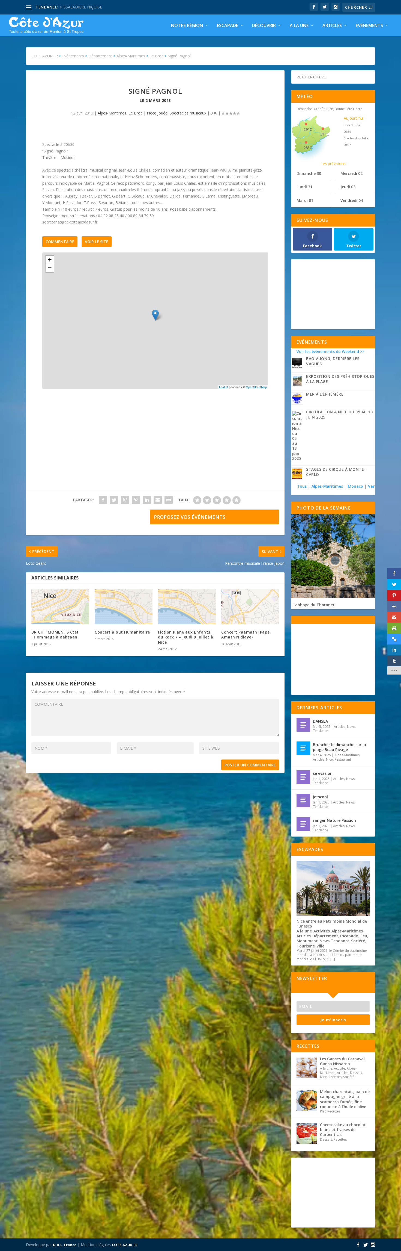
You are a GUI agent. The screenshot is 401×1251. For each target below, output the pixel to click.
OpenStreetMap (256, 387)
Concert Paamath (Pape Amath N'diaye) (245, 634)
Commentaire (60, 241)
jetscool (320, 796)
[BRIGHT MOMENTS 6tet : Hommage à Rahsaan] (60, 606)
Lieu (363, 935)
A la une (299, 25)
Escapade (227, 25)
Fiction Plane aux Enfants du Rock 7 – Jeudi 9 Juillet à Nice (185, 636)
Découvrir (264, 25)
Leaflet (223, 387)
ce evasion (323, 773)
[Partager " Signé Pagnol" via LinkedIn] (146, 499)
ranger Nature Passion (334, 820)
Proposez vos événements (189, 517)
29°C (307, 129)
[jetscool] (303, 800)
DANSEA (320, 721)
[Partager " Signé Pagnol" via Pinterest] (135, 499)
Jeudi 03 (347, 186)
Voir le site (96, 241)
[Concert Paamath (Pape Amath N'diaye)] (250, 606)
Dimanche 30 (309, 173)
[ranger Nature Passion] (303, 824)
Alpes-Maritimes (112, 113)
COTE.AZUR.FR (124, 1244)
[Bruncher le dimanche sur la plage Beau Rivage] (303, 748)
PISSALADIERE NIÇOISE (81, 7)
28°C (307, 147)
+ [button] (50, 259)
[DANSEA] (303, 725)
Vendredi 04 (351, 200)
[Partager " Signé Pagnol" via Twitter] (114, 499)
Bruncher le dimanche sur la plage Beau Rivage (339, 747)
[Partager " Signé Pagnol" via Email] (157, 499)
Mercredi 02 (351, 173)
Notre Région (187, 25)
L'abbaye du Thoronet (313, 604)
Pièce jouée (157, 113)
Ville (320, 946)
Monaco (355, 486)
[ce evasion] (303, 777)
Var (371, 486)
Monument (307, 940)
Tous (302, 486)
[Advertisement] (155, 445)
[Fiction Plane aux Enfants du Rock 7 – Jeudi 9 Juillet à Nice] (187, 606)
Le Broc (135, 113)
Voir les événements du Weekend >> (330, 351)
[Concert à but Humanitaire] (123, 606)
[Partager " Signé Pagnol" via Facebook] (103, 499)
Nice (329, 759)
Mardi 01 (305, 200)
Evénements (369, 25)
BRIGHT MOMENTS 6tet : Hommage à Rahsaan (55, 634)
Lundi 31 (304, 186)
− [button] (50, 267)
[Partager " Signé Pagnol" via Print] (168, 499)
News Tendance (334, 940)
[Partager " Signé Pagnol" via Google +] (124, 499)
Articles (332, 25)
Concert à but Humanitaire (122, 632)
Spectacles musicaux (188, 113)
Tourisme (306, 946)
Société (358, 940)
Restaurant (342, 759)
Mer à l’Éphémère (324, 394)
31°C (324, 134)
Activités (321, 931)
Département (325, 935)
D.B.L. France (64, 1244)
